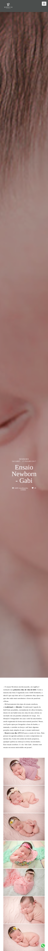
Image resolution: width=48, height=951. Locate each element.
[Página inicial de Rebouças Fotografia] (8, 6)
